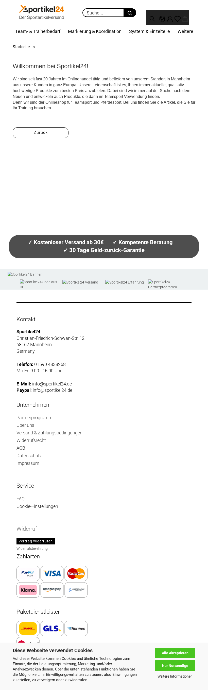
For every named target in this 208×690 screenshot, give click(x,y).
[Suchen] (152, 17)
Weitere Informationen (175, 676)
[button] (162, 17)
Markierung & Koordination (95, 31)
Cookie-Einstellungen (37, 506)
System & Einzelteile (149, 31)
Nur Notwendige (175, 666)
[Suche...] (130, 12)
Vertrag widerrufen (36, 541)
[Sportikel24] (41, 12)
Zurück (41, 132)
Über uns (25, 425)
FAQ (20, 498)
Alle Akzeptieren (175, 653)
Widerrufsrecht (31, 440)
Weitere (185, 31)
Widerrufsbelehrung (32, 548)
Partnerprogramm (34, 417)
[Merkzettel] (177, 17)
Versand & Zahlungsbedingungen (49, 432)
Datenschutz (29, 455)
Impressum (27, 463)
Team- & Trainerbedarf (37, 31)
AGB (20, 448)
